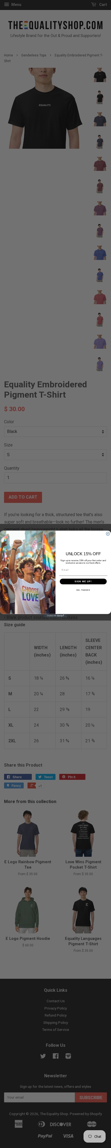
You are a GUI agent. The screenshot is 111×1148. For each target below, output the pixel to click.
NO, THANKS (83, 590)
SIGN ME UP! (83, 581)
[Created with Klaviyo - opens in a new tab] (55, 616)
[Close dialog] (108, 534)
